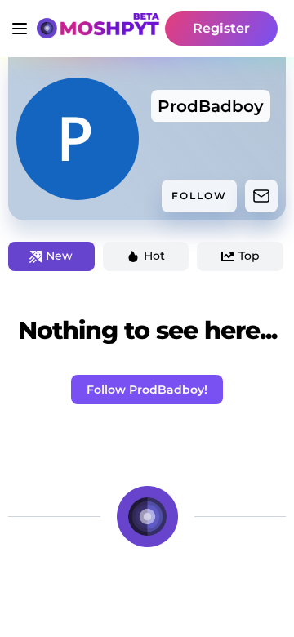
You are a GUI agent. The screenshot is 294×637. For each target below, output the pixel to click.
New (59, 255)
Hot (154, 255)
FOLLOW (199, 195)
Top (249, 255)
